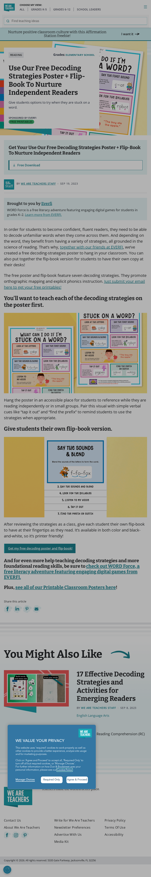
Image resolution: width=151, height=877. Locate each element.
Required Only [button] (51, 779)
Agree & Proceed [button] (77, 779)
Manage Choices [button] (25, 779)
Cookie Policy (64, 770)
